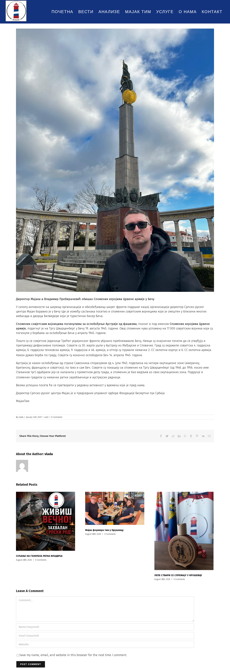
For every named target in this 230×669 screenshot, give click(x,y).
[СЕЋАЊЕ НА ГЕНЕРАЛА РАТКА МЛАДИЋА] (45, 521)
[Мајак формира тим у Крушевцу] (114, 508)
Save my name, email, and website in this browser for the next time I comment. (73, 655)
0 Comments (56, 417)
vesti (46, 417)
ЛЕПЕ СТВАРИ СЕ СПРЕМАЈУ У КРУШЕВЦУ (178, 575)
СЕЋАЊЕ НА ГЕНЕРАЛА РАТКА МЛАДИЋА (39, 555)
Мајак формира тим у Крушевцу (104, 530)
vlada (21, 417)
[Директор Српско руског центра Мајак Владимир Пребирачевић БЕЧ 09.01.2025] (115, 160)
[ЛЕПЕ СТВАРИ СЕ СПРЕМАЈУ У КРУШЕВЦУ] (183, 531)
